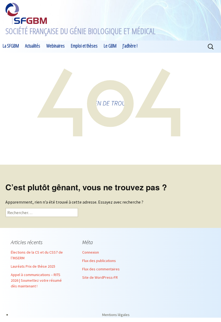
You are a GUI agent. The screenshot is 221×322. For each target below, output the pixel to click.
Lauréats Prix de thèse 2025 (33, 266)
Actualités (32, 45)
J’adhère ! (130, 45)
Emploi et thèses (84, 45)
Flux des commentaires (101, 269)
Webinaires (55, 45)
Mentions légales (116, 314)
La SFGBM (11, 45)
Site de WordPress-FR (100, 277)
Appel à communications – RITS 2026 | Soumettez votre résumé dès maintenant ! (36, 280)
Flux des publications (99, 260)
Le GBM (110, 45)
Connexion (90, 252)
